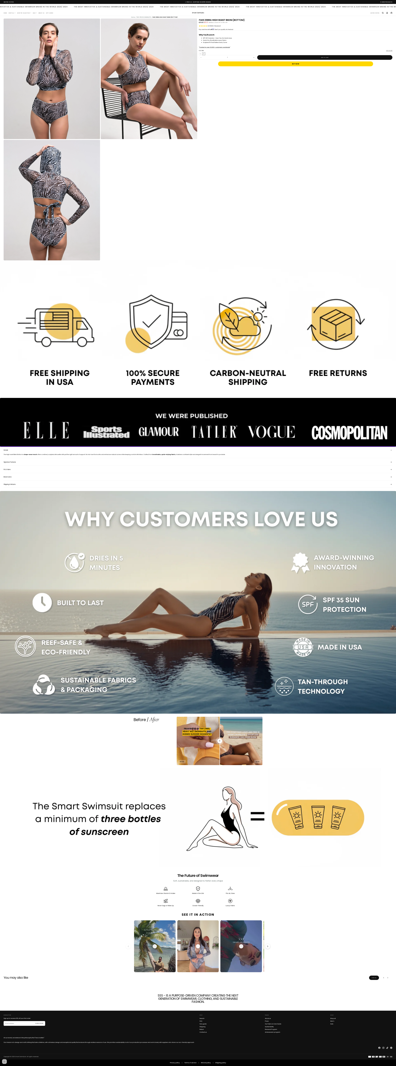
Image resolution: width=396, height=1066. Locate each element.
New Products (387, 2)
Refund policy (206, 1063)
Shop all (333, 1018)
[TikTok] (387, 1048)
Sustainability (269, 1027)
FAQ (201, 1021)
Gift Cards (49, 13)
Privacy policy (175, 1063)
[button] (9, 2)
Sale (34, 13)
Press (267, 1021)
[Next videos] (267, 946)
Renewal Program (271, 1029)
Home (5, 13)
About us (268, 1018)
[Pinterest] (391, 1048)
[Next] (388, 978)
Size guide (389, 50)
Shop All (11, 13)
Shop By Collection (23, 13)
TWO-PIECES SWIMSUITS (143, 17)
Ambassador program (272, 1032)
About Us (41, 13)
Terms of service (190, 1063)
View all (374, 977)
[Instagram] (383, 1048)
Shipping (202, 1027)
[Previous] (383, 978)
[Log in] (387, 13)
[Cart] (391, 13)
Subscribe (39, 1023)
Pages (267, 1015)
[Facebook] (379, 1048)
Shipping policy (220, 1063)
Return (202, 1029)
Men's (332, 1021)
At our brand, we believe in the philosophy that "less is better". (24, 1038)
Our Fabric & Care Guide (273, 1024)
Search (202, 1018)
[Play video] (155, 946)
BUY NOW (295, 64)
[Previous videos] (128, 946)
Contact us (203, 1032)
